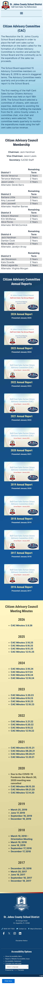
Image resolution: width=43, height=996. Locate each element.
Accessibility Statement (13, 961)
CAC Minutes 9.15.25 (22, 648)
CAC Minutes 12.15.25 (22, 651)
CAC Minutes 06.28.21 (23, 751)
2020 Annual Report (21, 450)
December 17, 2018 (21, 851)
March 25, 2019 (19, 809)
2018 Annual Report (21, 518)
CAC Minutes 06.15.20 (23, 786)
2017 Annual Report (21, 552)
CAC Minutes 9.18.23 (22, 701)
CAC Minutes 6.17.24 (22, 672)
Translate (21, 970)
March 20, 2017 (19, 871)
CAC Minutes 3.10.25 (22, 642)
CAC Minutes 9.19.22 (22, 727)
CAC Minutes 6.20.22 (22, 724)
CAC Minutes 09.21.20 (23, 789)
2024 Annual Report (21, 314)
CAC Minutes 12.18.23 (22, 704)
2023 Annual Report (21, 348)
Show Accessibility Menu (13, 956)
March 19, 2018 (19, 842)
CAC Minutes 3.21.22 (22, 721)
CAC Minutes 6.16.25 (22, 645)
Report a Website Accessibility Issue (17, 959)
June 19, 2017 (18, 874)
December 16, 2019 (21, 819)
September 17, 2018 (21, 848)
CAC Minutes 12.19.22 (22, 730)
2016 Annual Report (21, 587)
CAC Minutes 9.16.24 (22, 675)
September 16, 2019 (21, 816)
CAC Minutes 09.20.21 (23, 754)
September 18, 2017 (21, 877)
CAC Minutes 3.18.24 (22, 668)
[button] (21, 13)
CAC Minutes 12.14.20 (22, 792)
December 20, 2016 (21, 868)
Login (41, 975)
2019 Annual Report (21, 484)
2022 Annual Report (21, 382)
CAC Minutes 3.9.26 (21, 625)
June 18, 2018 (18, 845)
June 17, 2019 (18, 812)
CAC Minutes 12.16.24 (22, 678)
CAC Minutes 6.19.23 (22, 698)
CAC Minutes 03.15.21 (22, 747)
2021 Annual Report (21, 416)
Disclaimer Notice (21, 940)
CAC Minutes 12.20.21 (22, 757)
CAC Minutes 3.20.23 (22, 695)
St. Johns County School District (21, 917)
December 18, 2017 (21, 881)
